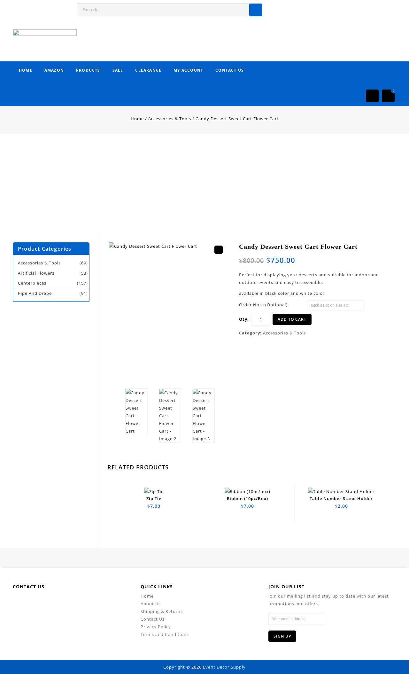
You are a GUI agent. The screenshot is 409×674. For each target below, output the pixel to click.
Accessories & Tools (169, 118)
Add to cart (292, 319)
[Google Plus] (95, 602)
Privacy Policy (156, 627)
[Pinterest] (81, 602)
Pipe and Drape (35, 293)
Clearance (148, 70)
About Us (151, 604)
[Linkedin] (66, 602)
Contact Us (229, 70)
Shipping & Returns (162, 611)
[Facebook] (37, 602)
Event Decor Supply (224, 667)
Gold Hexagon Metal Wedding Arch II (376, 253)
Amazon (54, 70)
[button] (218, 250)
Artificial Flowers (36, 273)
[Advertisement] (191, 188)
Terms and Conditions (165, 634)
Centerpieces (32, 283)
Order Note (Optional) (263, 305)
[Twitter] (52, 602)
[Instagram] (109, 602)
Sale (117, 70)
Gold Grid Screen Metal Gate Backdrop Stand (383, 253)
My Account (188, 70)
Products (88, 70)
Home (25, 70)
